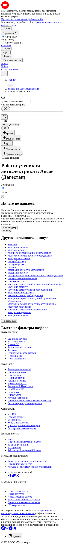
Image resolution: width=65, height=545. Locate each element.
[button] (4, 63)
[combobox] (15, 101)
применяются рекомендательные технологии (27, 512)
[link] (6, 56)
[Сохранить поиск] (4, 117)
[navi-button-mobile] (4, 73)
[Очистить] (5, 108)
